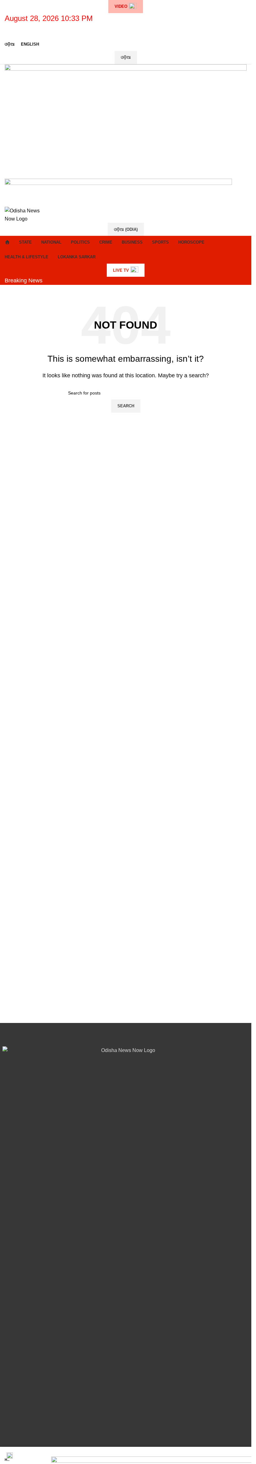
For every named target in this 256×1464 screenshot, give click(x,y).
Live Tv (121, 270)
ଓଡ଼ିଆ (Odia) (126, 229)
